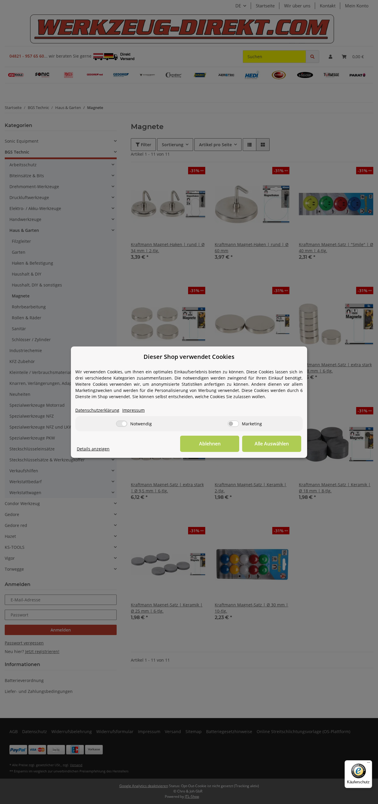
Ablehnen (210, 443)
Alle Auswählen (272, 443)
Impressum (133, 410)
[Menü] (368, 763)
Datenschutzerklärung (97, 410)
